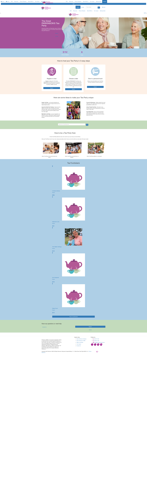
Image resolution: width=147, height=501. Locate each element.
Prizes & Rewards (78, 1)
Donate (82, 7)
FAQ (66, 1)
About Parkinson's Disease (81, 338)
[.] (47, 3)
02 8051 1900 (96, 340)
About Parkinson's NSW (81, 340)
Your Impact (92, 1)
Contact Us (44, 327)
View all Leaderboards (73, 316)
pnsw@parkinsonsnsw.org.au (99, 342)
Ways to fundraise (80, 342)
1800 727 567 (96, 338)
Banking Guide (98, 1)
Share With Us (85, 1)
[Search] (99, 8)
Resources (71, 1)
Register (104, 1)
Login (104, 7)
